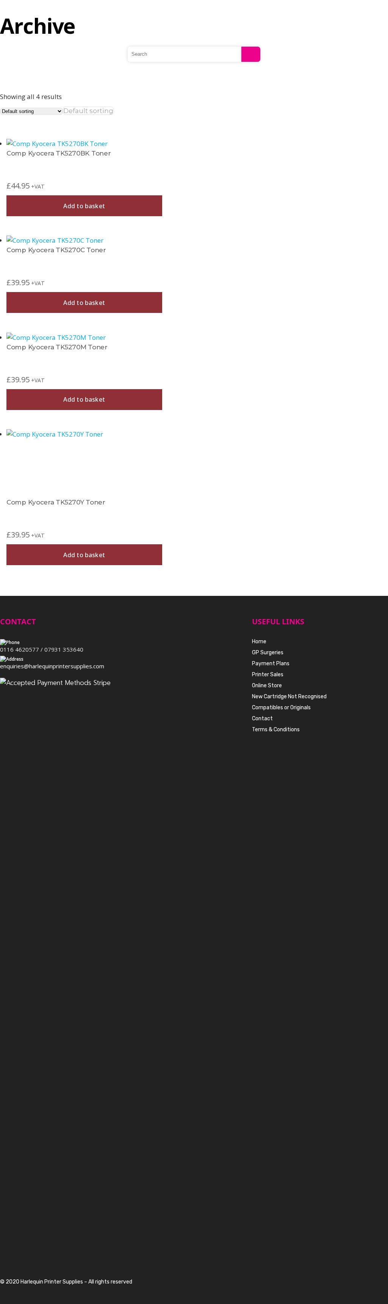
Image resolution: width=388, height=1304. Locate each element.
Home (259, 641)
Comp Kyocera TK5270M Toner (57, 347)
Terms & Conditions (276, 729)
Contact (262, 718)
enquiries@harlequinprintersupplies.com (52, 666)
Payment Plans (270, 663)
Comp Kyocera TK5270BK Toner (58, 153)
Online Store (267, 685)
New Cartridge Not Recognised (289, 696)
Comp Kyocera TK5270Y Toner (55, 502)
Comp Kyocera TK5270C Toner (56, 250)
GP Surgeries (267, 652)
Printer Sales (267, 674)
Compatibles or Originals (281, 707)
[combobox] (88, 111)
